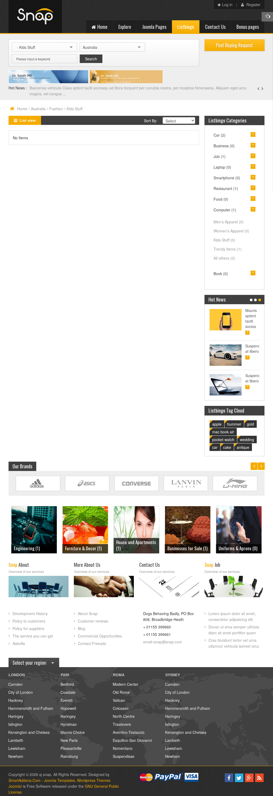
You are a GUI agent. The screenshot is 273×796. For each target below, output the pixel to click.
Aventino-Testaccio (128, 732)
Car (220, 135)
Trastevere (122, 724)
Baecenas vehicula (46, 87)
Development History (30, 613)
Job (220, 156)
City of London (20, 692)
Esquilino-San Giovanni (132, 740)
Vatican (119, 700)
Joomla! (15, 786)
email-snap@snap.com (162, 641)
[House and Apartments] (136, 529)
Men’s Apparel (229, 221)
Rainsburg (69, 756)
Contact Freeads (92, 643)
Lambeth (15, 740)
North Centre (124, 716)
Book (221, 273)
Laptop (222, 167)
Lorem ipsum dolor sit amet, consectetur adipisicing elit (232, 616)
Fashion (56, 108)
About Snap (88, 613)
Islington (15, 724)
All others (224, 258)
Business (224, 145)
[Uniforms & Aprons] (239, 529)
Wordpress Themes (93, 780)
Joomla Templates (59, 780)
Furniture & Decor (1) (83, 548)
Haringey (15, 716)
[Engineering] (34, 529)
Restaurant (226, 188)
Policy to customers (29, 621)
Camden (15, 684)
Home (22, 108)
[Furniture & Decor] (85, 529)
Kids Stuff (224, 240)
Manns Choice (73, 732)
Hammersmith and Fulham (30, 708)
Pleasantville (71, 748)
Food (221, 199)
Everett (67, 700)
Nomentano (123, 748)
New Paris (69, 740)
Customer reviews (93, 621)
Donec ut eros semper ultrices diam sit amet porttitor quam (233, 629)
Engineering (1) (27, 548)
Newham (15, 756)
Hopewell (68, 708)
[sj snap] (35, 16)
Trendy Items (228, 249)
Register (252, 4)
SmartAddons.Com (25, 780)
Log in (227, 4)
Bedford (67, 684)
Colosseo (121, 708)
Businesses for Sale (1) (187, 548)
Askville (19, 643)
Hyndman (69, 724)
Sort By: (150, 120)
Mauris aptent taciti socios (251, 318)
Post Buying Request (234, 45)
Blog (81, 628)
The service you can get (33, 636)
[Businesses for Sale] (188, 529)
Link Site (38, 483)
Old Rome (121, 692)
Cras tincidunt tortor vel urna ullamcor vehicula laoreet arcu (233, 643)
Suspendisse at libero (252, 348)
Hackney (15, 700)
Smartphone (227, 177)
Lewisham (16, 748)
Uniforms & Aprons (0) (238, 548)
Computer (225, 209)
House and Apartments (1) (136, 545)
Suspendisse (123, 756)
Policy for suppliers (28, 628)
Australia (38, 108)
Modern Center (125, 684)
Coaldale (68, 692)
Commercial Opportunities (100, 636)
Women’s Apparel (231, 230)
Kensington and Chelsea (29, 732)
